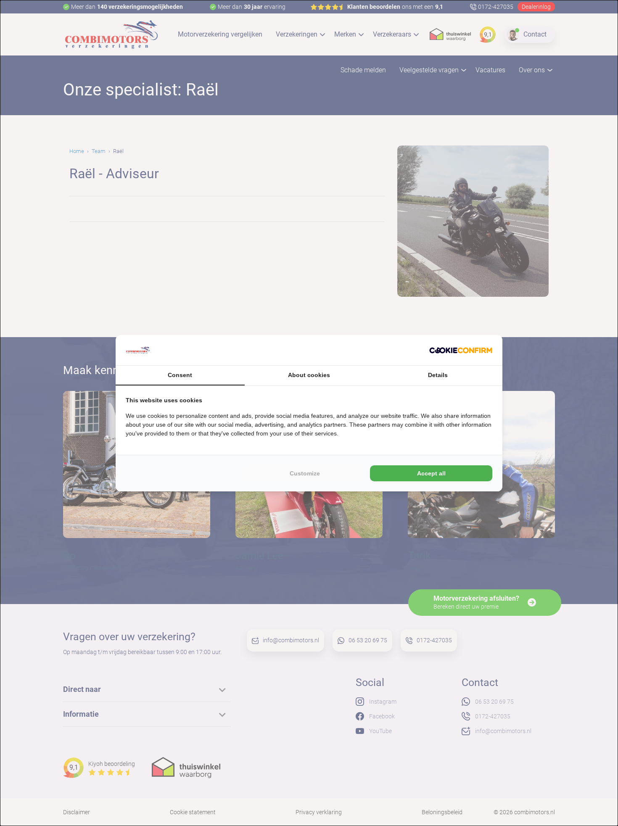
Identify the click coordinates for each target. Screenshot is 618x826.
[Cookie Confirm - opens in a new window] (460, 350)
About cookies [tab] (309, 375)
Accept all (431, 473)
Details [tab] (438, 375)
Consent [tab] (180, 375)
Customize (305, 473)
